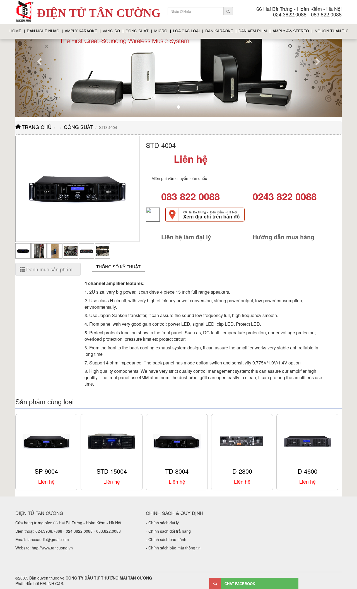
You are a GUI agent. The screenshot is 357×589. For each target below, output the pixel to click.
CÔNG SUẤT (137, 31)
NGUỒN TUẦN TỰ (331, 31)
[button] (39, 61)
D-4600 (307, 471)
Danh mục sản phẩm (49, 269)
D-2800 (242, 471)
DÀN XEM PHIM (252, 31)
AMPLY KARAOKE (81, 31)
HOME (15, 31)
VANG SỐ (111, 31)
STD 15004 (112, 471)
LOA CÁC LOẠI (186, 31)
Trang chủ (36, 126)
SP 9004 (46, 471)
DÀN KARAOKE (219, 31)
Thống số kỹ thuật (118, 266)
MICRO (160, 31)
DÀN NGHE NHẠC (43, 31)
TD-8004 (177, 471)
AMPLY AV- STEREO (290, 31)
